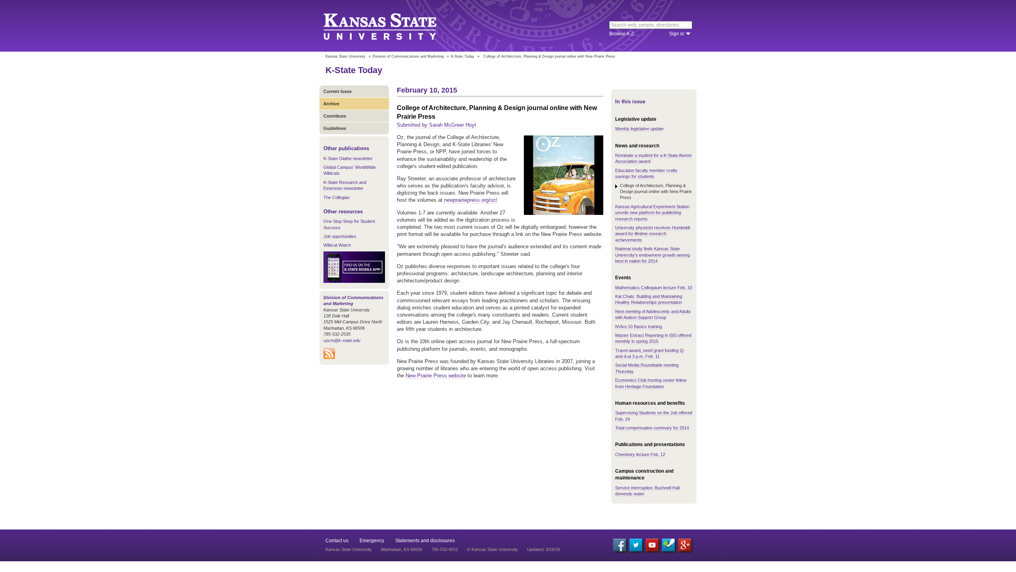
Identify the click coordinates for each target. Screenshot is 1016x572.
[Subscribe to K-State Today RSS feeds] (329, 357)
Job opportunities (339, 236)
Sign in (676, 34)
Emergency (372, 540)
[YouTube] (652, 545)
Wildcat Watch (337, 245)
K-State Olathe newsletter (348, 158)
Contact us (336, 540)
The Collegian (336, 197)
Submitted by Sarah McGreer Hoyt (436, 125)
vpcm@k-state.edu (341, 340)
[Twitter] (635, 545)
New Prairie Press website (436, 376)
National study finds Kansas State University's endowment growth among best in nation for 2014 (652, 254)
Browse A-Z (621, 34)
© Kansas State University (492, 549)
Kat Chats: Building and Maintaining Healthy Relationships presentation (648, 299)
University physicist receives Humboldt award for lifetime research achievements (652, 233)
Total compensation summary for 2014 (652, 427)
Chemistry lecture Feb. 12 (640, 454)
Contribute (334, 116)
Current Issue (337, 91)
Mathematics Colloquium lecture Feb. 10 (653, 287)
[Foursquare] (668, 545)
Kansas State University (390, 26)
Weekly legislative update (639, 128)
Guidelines (334, 128)
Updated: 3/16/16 (543, 549)
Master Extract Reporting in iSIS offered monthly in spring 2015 (653, 338)
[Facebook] (619, 545)
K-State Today (462, 56)
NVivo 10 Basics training (638, 326)
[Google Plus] (684, 545)
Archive (331, 103)
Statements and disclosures (425, 540)
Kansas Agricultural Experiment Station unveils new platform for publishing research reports (652, 212)
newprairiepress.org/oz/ (470, 200)
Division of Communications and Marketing (408, 56)
